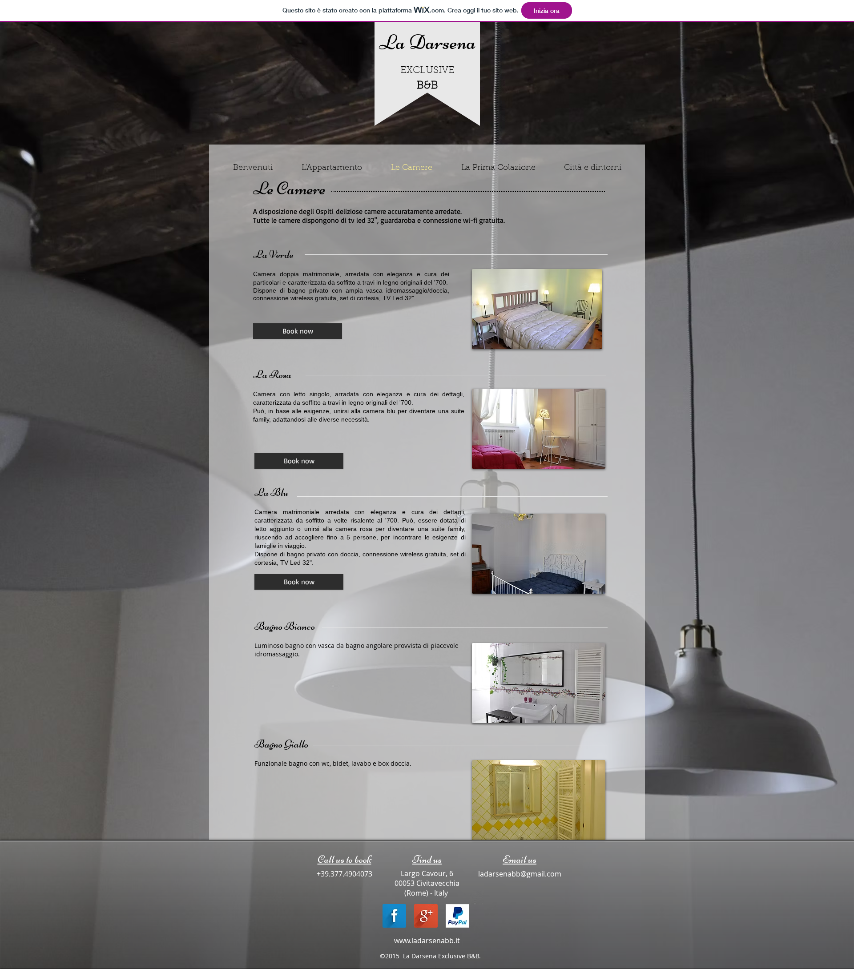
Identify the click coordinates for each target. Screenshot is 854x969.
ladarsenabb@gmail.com (519, 874)
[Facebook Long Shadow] (394, 916)
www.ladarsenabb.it (427, 940)
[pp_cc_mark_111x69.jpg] (457, 916)
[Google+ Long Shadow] (426, 916)
